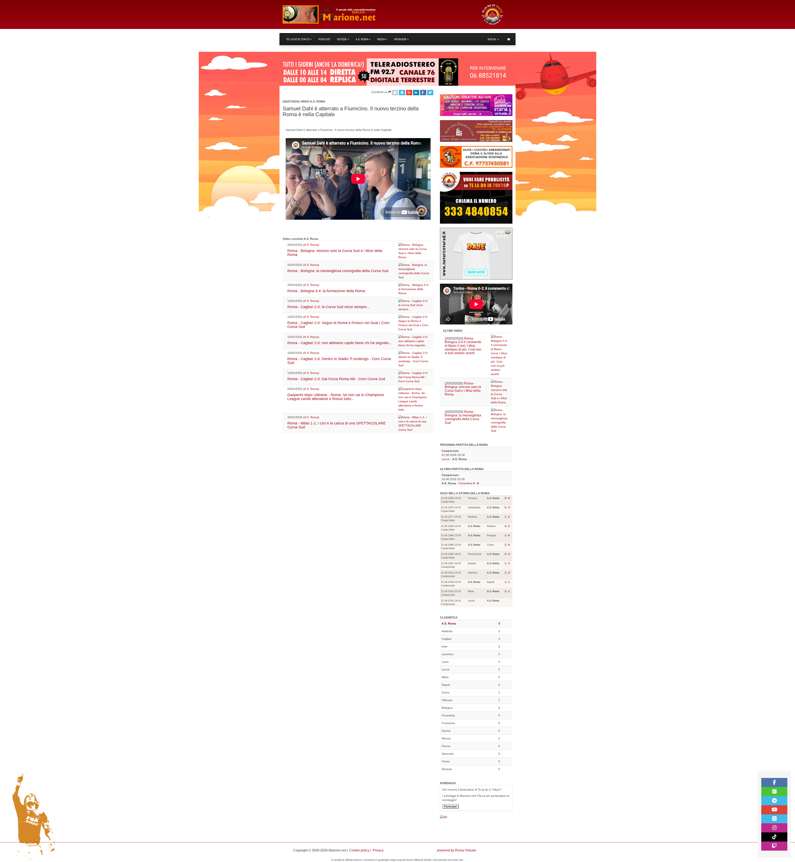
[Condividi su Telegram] (402, 92)
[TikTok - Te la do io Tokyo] (774, 837)
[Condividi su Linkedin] (416, 92)
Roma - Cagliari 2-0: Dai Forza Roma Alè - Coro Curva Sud (336, 379)
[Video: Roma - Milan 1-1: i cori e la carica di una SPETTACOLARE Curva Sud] (413, 423)
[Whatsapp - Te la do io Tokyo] (774, 791)
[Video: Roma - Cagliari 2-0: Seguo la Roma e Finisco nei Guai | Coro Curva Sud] (413, 323)
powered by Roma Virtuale (456, 850)
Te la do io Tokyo (298, 39)
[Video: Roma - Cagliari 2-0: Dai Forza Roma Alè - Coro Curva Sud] (413, 377)
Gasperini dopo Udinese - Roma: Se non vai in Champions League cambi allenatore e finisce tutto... (335, 397)
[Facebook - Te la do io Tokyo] (774, 782)
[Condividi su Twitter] (430, 92)
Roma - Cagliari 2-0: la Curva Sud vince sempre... (328, 307)
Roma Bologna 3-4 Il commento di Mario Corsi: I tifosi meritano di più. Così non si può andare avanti (463, 346)
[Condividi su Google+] (409, 92)
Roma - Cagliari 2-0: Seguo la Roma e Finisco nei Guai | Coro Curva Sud (338, 325)
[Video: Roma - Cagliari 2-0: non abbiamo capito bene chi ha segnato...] (413, 341)
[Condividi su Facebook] (423, 92)
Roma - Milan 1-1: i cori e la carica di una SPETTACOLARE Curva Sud (336, 425)
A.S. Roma (362, 39)
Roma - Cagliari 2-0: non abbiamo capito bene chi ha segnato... (339, 343)
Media (381, 39)
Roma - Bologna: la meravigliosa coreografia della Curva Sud (337, 271)
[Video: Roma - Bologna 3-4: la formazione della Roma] (413, 289)
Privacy (378, 850)
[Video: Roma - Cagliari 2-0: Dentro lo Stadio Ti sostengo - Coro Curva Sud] (413, 359)
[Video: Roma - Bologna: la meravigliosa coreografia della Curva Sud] (413, 271)
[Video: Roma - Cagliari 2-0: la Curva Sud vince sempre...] (413, 305)
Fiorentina (465, 483)
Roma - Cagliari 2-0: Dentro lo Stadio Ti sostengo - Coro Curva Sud (339, 361)
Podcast (324, 39)
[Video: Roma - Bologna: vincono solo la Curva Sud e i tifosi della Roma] (413, 251)
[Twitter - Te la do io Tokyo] (774, 818)
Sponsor (400, 39)
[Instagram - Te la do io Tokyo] (774, 827)
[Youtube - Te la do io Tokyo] (774, 809)
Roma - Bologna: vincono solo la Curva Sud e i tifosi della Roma (334, 253)
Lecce (445, 459)
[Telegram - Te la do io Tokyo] (774, 800)
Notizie (342, 39)
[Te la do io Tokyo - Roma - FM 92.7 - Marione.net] (378, 14)
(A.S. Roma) (311, 244)
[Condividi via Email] (395, 92)
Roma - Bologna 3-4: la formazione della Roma (326, 291)
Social (492, 39)
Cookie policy (359, 850)
